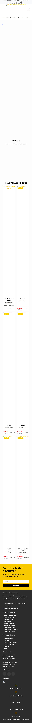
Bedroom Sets (8, 302)
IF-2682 (23, 425)
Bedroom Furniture (9, 617)
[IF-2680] (9, 491)
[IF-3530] (9, 367)
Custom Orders (8, 638)
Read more (9, 308)
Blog (5, 648)
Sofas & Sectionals (9, 625)
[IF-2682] (23, 367)
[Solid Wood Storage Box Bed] (9, 241)
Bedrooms (7, 303)
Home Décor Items (9, 631)
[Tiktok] (13, 674)
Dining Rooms (24, 554)
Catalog (6, 646)
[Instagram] (9, 674)
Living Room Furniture (10, 615)
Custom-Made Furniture (11, 629)
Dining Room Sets (9, 619)
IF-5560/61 (23, 298)
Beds (12, 303)
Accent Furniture (9, 623)
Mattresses (7, 621)
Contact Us (7, 640)
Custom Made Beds (9, 305)
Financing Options (9, 644)
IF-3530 (9, 425)
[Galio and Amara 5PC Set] (23, 491)
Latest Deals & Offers (10, 642)
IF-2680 (9, 548)
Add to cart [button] (26, 308)
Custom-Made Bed (9, 627)
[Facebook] (4, 674)
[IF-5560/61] (23, 241)
